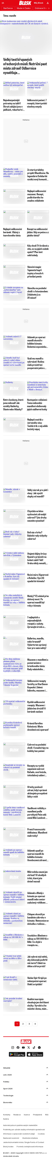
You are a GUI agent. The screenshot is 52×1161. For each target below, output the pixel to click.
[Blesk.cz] (25, 3)
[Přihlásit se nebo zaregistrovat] (47, 3)
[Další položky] (49, 8)
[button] (17, 1055)
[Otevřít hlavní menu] (3, 3)
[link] (12, 1048)
